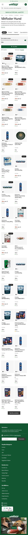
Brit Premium (4, 143)
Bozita (3, 168)
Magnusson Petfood (5, 65)
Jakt (3, 452)
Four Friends (17, 220)
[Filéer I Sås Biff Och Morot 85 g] (20, 392)
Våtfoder (21, 15)
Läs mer (3, 27)
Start (2, 15)
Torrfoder (10, 32)
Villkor (2, 42)
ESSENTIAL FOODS (18, 143)
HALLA (16, 245)
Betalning (4, 478)
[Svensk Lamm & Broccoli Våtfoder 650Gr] (20, 238)
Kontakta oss (4, 467)
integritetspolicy (17, 435)
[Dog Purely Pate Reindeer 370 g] (7, 161)
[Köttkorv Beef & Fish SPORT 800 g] (20, 187)
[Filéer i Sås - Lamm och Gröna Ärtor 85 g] (7, 392)
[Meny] (2, 4)
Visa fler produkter (14, 413)
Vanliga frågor (5, 473)
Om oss (3, 488)
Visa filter (15, 46)
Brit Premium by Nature (19, 322)
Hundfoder (17, 15)
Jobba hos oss (5, 490)
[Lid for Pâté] (20, 135)
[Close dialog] (25, 519)
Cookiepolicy (4, 498)
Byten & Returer (5, 470)
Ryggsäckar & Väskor (6, 460)
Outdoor (3, 447)
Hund (6, 15)
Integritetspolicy (5, 496)
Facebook (5, 503)
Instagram (5, 505)
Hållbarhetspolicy (5, 493)
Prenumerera (21, 439)
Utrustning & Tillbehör (6, 455)
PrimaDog (17, 65)
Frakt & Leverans (5, 475)
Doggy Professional (5, 271)
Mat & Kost (11, 15)
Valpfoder (16, 32)
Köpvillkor (4, 481)
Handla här (14, 527)
